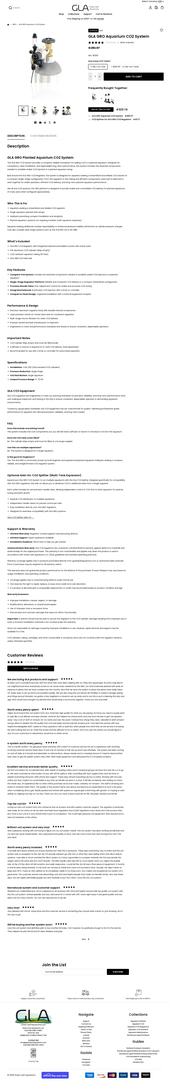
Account (86, 1038)
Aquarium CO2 (138, 1024)
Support (87, 14)
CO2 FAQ (138, 1059)
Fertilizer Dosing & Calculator (138, 1048)
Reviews (86, 1043)
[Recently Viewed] (156, 7)
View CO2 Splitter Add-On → (20, 517)
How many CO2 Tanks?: (100, 61)
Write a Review (127, 42)
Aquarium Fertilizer (138, 1021)
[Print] (45, 122)
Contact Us (86, 1024)
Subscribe (118, 971)
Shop (61, 14)
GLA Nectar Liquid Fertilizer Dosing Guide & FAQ (138, 1054)
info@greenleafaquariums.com (33, 1042)
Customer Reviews (43, 136)
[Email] (40, 122)
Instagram (86, 1062)
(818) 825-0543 (37, 1045)
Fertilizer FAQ (138, 1062)
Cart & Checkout (104, 14)
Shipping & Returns (86, 1027)
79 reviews (111, 42)
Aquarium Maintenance (138, 1032)
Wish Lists (86, 1041)
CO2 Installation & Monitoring (138, 1056)
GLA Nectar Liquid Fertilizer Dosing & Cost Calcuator (138, 1051)
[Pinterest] (55, 122)
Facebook (86, 1059)
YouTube (86, 1065)
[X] (50, 122)
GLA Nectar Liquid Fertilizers (138, 1035)
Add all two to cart (100, 109)
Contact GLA (33, 1040)
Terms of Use (86, 1029)
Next (84, 939)
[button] (33, 1018)
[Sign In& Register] (150, 7)
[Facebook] (35, 122)
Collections (73, 14)
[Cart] (162, 7)
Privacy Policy (86, 1032)
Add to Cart (134, 76)
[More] (65, 14)
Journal (86, 1035)
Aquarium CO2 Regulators (138, 1027)
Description (16, 136)
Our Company (86, 1046)
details (100, 18)
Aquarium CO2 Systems (138, 1029)
